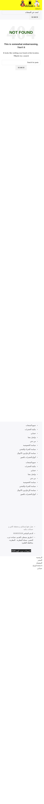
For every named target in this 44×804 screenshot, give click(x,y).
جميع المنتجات (31, 425)
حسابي (33, 433)
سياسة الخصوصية (29, 445)
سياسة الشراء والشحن (27, 449)
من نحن (33, 441)
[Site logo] (29, 4)
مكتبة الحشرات (30, 429)
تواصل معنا (32, 437)
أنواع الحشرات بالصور (28, 457)
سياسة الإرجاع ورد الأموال (26, 453)
